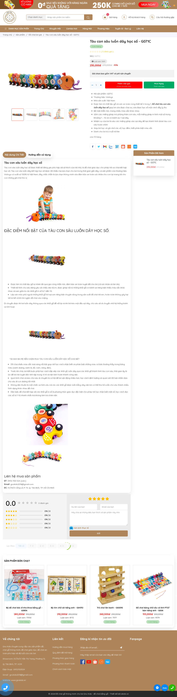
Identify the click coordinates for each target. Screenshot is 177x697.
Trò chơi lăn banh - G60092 (67, 607)
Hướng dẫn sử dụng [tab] (39, 154)
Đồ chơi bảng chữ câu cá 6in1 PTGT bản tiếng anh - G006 (110, 609)
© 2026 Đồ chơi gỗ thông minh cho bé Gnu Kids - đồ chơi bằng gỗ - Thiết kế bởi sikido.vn (88, 694)
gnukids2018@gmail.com (21, 675)
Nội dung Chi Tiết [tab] (14, 154)
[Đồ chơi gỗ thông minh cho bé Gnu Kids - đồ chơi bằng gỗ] (10, 17)
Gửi (98, 533)
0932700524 (19, 669)
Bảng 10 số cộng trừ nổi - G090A (152, 607)
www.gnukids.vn (18, 680)
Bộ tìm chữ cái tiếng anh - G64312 (24, 607)
